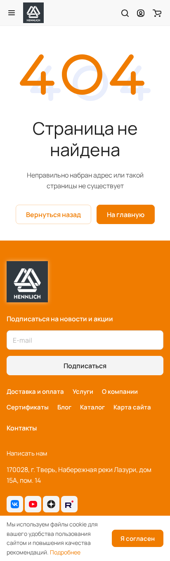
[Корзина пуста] (157, 13)
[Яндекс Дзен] (51, 504)
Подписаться (85, 365)
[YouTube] (33, 504)
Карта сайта (132, 407)
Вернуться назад (53, 214)
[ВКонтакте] (15, 504)
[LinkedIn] (69, 504)
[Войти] (140, 13)
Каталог (92, 407)
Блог (64, 407)
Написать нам (27, 453)
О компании (120, 391)
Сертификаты (28, 407)
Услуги (83, 391)
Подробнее (65, 552)
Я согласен (137, 538)
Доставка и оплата (35, 391)
